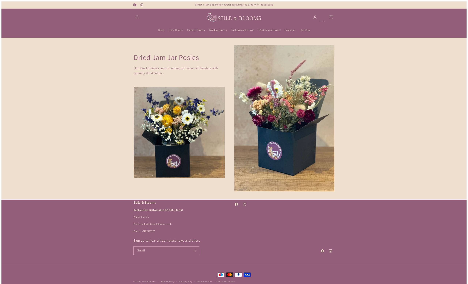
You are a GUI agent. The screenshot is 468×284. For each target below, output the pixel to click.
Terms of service (204, 281)
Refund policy (168, 281)
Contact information (225, 281)
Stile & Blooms (149, 281)
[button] (137, 17)
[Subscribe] (195, 250)
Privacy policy (186, 281)
